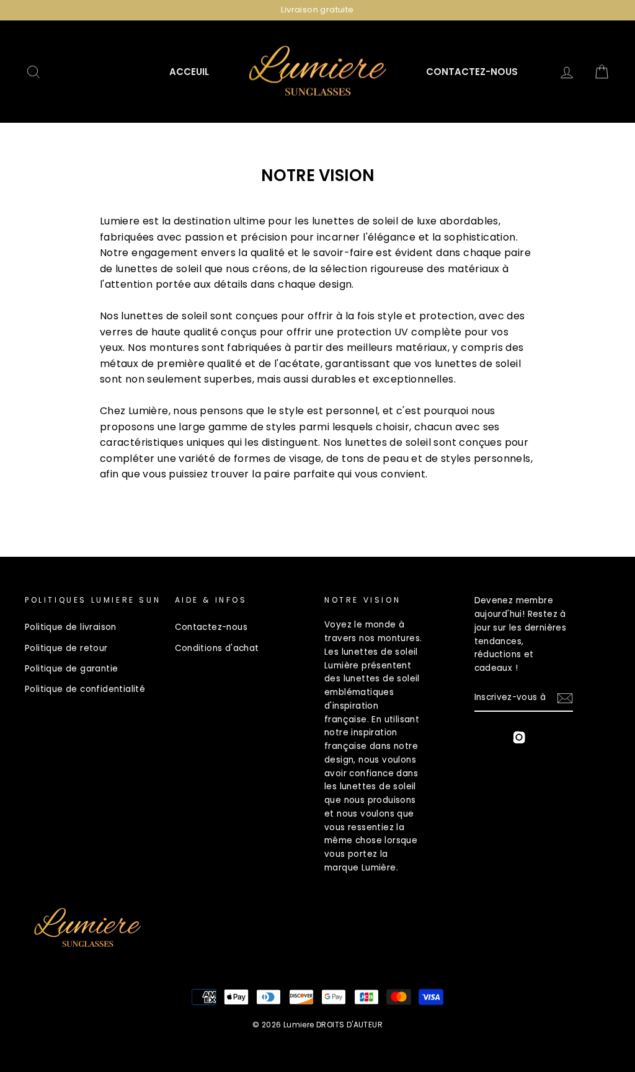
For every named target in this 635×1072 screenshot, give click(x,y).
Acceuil (189, 71)
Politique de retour (66, 648)
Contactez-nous (472, 71)
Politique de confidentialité (85, 689)
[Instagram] (519, 739)
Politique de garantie (71, 669)
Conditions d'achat (217, 648)
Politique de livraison (71, 627)
